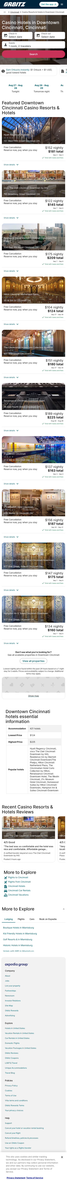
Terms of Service (34, 1178)
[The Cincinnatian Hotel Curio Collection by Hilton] (33, 352)
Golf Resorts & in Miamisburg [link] (17, 939)
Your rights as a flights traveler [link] (18, 1148)
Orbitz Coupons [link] (12, 1058)
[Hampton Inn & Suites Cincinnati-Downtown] (33, 617)
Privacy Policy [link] (11, 1085)
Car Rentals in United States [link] (17, 1038)
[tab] (8, 919)
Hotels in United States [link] (15, 1028)
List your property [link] (12, 986)
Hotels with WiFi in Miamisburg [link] (18, 951)
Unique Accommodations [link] (16, 1068)
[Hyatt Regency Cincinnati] (33, 139)
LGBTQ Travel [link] (11, 1063)
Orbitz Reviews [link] (11, 1053)
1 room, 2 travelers (20, 46)
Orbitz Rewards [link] (11, 1010)
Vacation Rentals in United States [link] (19, 1033)
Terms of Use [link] (10, 1095)
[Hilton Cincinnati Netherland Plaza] (33, 298)
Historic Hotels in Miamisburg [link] (18, 945)
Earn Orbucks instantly (17, 69)
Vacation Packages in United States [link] (20, 1048)
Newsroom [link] (9, 995)
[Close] (62, 1157)
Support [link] (8, 1123)
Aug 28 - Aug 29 (42, 86)
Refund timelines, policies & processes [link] (21, 1138)
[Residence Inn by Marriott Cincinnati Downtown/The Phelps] (33, 245)
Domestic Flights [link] (12, 1043)
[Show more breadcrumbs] (4, 12)
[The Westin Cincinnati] (33, 458)
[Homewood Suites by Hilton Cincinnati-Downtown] (33, 564)
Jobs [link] (7, 981)
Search (33, 54)
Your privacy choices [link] (14, 1110)
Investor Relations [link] (13, 1000)
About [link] (7, 976)
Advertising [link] (10, 1015)
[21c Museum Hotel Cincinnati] (33, 511)
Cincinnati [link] (14, 12)
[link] (33, 878)
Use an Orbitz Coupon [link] (14, 1143)
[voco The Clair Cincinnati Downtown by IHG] (33, 192)
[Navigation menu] (62, 4)
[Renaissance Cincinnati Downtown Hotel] (33, 405)
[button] (33, 165)
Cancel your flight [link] (12, 1133)
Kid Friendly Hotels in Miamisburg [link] (20, 933)
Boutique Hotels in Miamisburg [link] (18, 927)
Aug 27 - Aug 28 (15, 86)
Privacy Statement (16, 1178)
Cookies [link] (8, 1090)
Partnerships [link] (10, 991)
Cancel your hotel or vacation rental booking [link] (24, 1128)
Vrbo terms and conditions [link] (16, 1100)
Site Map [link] (9, 1005)
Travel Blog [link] (10, 1073)
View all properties (33, 661)
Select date (15, 36)
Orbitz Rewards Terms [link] (14, 1105)
